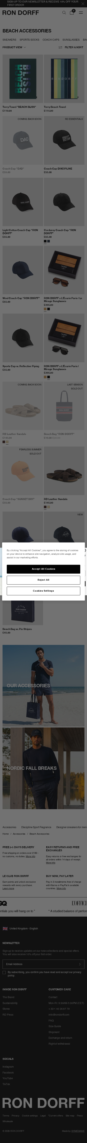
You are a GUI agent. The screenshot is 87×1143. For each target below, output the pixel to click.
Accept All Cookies (43, 569)
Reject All (43, 580)
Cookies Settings (43, 591)
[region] (43, 571)
